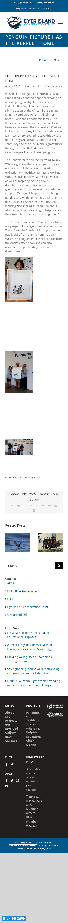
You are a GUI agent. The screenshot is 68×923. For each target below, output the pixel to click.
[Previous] (7, 542)
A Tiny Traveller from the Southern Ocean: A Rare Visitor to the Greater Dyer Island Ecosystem (13, 534)
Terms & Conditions (26, 848)
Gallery (22, 534)
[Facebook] (6, 764)
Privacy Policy (44, 848)
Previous (45, 60)
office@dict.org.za (45, 2)
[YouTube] (6, 786)
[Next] (60, 542)
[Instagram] (17, 780)
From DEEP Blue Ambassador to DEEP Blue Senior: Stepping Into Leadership (45, 536)
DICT (10, 599)
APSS (10, 583)
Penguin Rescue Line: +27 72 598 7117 (34, 8)
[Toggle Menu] (60, 22)
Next (57, 60)
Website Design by (31, 844)
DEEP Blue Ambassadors (23, 591)
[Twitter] (12, 764)
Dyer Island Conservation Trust (27, 607)
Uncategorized (32, 477)
